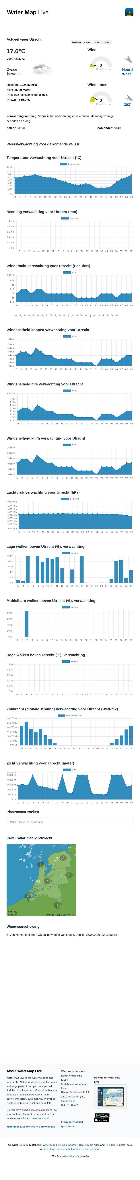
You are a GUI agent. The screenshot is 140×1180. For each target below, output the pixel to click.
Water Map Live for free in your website (31, 1126)
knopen (87, 42)
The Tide (110, 1145)
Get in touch (68, 1100)
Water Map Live (52, 1145)
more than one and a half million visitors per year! (71, 1149)
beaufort (76, 42)
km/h (97, 42)
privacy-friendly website (75, 1156)
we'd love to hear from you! (33, 1118)
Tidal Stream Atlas (89, 1145)
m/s (107, 42)
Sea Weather (69, 1145)
